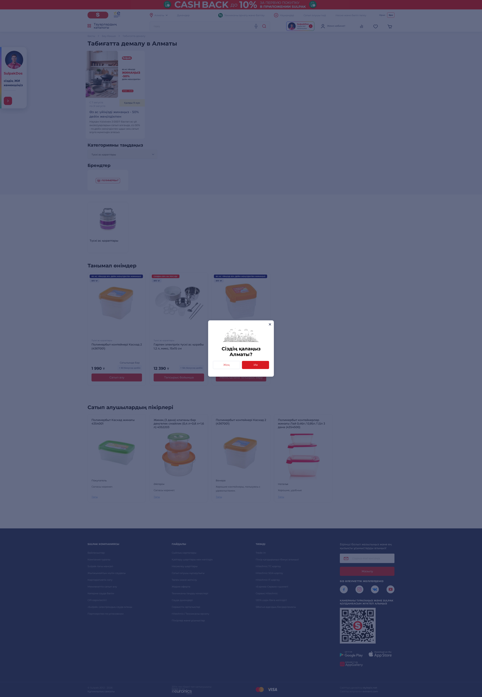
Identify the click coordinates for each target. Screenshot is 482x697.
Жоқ (226, 365)
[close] (270, 324)
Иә (256, 365)
